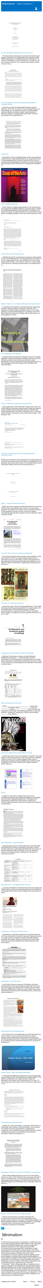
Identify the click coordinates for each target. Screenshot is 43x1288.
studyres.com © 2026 (8, 1281)
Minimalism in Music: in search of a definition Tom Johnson (21, 1172)
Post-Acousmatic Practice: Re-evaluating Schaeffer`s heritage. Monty (18, 103)
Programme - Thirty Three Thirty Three (14, 931)
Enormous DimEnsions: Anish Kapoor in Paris (16, 753)
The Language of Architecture (11, 354)
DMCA (40, 1281)
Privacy (32, 1281)
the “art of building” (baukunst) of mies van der (17, 53)
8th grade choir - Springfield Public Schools (15, 885)
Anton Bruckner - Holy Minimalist (12, 843)
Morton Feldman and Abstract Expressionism (16, 404)
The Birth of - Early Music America (12, 603)
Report (37, 1285)
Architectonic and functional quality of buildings (17, 653)
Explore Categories (24, 4)
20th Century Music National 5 (11, 703)
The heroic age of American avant (12, 254)
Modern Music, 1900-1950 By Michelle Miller (15, 1072)
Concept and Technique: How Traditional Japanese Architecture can (18, 454)
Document (4, 154)
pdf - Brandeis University (9, 204)
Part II (3, 793)
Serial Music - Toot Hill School (11, 981)
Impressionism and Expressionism (12, 1031)
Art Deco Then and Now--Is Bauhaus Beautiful (16, 553)
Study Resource (8, 4)
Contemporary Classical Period (11, 1122)
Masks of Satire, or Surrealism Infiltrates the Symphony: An (21, 304)
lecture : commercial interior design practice (16, 1214)
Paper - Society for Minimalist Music (13, 503)
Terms (25, 1281)
